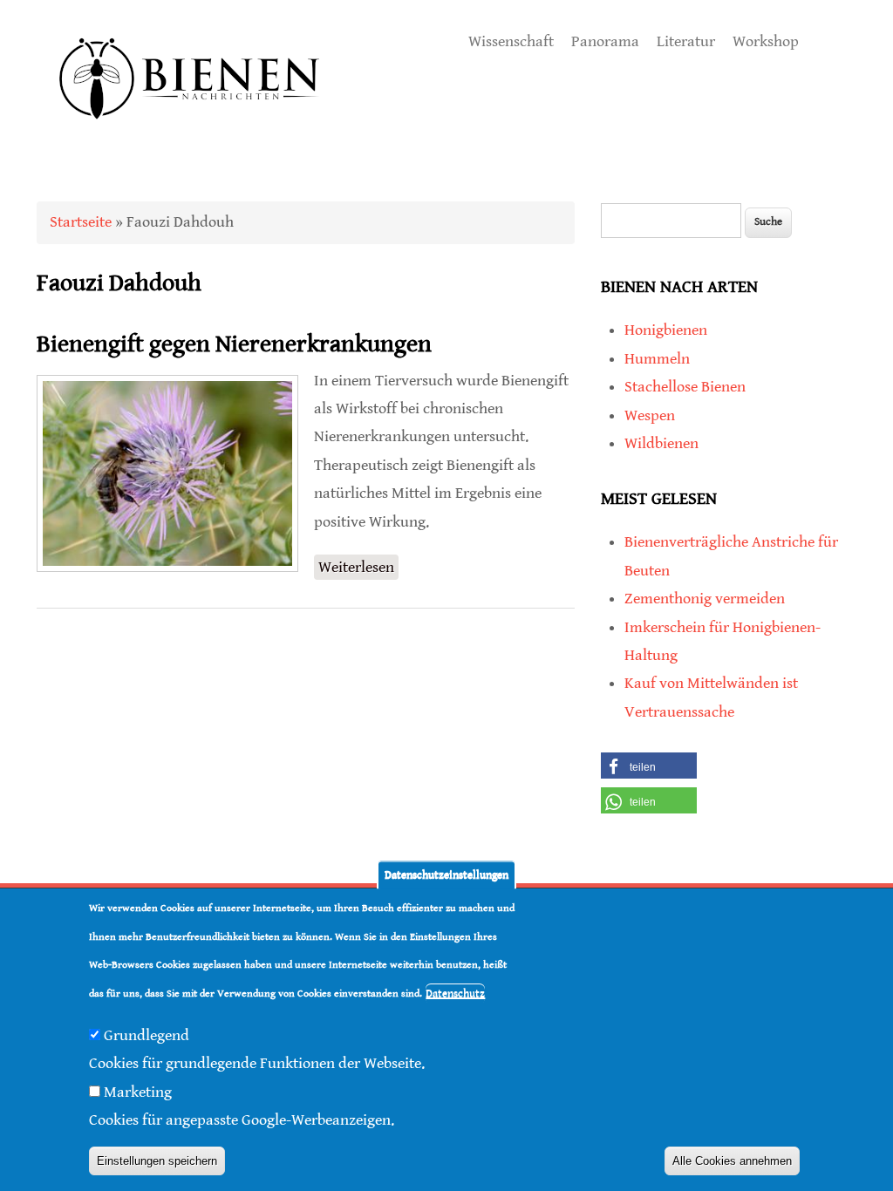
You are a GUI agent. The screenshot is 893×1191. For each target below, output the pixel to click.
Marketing (138, 1092)
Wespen (649, 415)
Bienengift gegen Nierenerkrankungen (234, 344)
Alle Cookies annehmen (732, 1160)
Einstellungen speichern (157, 1160)
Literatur (686, 41)
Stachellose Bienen (685, 387)
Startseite (81, 222)
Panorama (605, 41)
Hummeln (657, 359)
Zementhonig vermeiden (704, 598)
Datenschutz (455, 993)
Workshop (766, 41)
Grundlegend (146, 1035)
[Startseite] (190, 139)
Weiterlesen (358, 569)
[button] (649, 765)
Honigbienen (665, 330)
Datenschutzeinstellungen (446, 874)
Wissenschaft (511, 41)
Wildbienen (661, 443)
